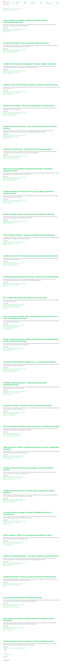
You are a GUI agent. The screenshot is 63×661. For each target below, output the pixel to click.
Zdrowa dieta (41, 3)
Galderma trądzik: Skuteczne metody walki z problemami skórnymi (28, 214)
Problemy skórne (25, 3)
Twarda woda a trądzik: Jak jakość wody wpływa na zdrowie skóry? (29, 106)
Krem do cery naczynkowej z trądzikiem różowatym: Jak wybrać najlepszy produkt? (27, 170)
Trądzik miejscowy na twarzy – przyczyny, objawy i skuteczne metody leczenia (30, 127)
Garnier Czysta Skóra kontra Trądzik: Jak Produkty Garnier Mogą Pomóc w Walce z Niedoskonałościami (30, 340)
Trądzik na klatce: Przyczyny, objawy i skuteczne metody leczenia (28, 641)
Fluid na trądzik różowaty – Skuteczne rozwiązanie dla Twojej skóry (29, 235)
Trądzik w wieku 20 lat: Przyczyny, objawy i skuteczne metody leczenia (30, 256)
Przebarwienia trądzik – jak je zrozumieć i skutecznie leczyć (26, 43)
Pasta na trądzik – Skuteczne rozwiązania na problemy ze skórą (27, 535)
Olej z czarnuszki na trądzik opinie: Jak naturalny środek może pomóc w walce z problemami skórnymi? (30, 317)
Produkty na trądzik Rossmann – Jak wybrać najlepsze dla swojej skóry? (30, 556)
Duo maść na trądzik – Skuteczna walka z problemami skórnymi (27, 405)
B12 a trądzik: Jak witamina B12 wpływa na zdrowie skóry (25, 298)
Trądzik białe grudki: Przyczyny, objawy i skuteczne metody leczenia (29, 577)
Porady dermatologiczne (49, 3)
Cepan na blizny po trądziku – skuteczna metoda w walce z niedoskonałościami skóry (25, 21)
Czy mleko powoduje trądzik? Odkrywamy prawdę (22, 598)
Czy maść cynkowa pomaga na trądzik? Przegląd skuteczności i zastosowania (27, 513)
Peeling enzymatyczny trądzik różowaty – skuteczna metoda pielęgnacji (30, 277)
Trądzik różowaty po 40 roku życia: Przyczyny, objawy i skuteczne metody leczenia (28, 192)
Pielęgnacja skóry (18, 3)
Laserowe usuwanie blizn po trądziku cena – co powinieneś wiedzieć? (30, 362)
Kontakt (13, 2)
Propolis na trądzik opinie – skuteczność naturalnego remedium (27, 149)
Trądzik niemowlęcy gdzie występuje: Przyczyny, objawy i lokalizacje (29, 64)
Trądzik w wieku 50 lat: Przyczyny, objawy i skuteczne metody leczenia (30, 85)
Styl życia (57, 3)
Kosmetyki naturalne (33, 3)
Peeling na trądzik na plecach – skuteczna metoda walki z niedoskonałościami (25, 384)
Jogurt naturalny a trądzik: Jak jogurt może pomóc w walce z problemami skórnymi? (31, 448)
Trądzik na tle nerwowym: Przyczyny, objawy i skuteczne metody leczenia (28, 469)
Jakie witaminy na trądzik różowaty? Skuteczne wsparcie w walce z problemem (29, 619)
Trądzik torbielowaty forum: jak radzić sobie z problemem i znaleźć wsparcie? (28, 492)
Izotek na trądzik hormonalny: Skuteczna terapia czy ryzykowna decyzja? (31, 426)
